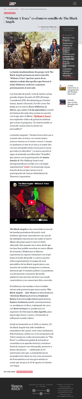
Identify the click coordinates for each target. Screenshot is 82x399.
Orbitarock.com (41, 390)
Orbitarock (35, 393)
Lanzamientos (10, 13)
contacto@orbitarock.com (65, 388)
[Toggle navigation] (74, 3)
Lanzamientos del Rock (13, 9)
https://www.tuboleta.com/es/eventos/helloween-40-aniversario (69, 46)
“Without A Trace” (42, 116)
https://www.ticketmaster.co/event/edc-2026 (69, 69)
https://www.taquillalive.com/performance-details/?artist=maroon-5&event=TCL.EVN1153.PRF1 (69, 38)
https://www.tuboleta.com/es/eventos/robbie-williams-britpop (69, 54)
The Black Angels (24, 372)
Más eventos (69, 77)
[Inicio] (13, 3)
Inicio (5, 9)
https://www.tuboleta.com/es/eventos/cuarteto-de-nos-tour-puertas (69, 61)
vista (69, 90)
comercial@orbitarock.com (65, 396)
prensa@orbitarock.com (65, 392)
